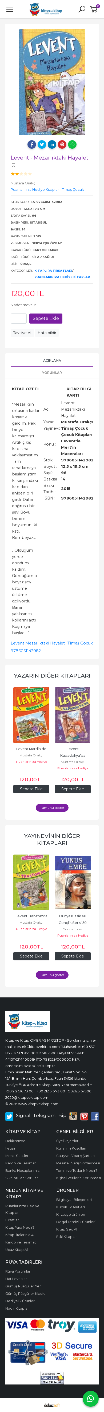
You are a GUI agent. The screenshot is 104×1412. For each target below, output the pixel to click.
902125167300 (79, 1091)
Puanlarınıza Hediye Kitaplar (62, 277)
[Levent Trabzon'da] (31, 882)
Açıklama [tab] (52, 360)
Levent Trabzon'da (31, 916)
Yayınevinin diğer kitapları (52, 839)
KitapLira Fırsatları (53, 271)
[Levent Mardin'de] (31, 715)
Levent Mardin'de (31, 749)
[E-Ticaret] (52, 1404)
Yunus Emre (72, 929)
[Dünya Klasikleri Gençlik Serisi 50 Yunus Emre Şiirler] (73, 882)
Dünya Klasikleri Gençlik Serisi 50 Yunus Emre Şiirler (72, 922)
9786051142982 (26, 650)
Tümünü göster (52, 808)
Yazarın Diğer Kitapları (52, 675)
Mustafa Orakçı (31, 755)
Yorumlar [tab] (52, 373)
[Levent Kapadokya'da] (73, 715)
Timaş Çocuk (80, 643)
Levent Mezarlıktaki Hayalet (38, 643)
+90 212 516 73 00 (19, 1091)
